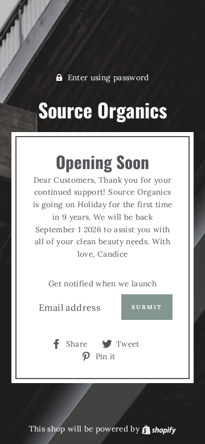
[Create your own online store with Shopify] (159, 429)
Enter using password (108, 77)
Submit (147, 307)
